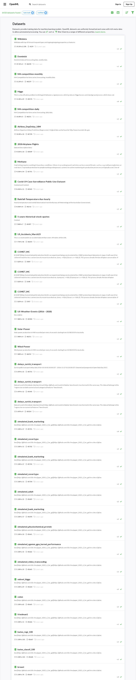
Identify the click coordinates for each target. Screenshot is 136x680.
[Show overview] (112, 12)
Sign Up (129, 4)
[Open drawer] (5, 4)
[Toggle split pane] (118, 12)
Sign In (118, 4)
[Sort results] (126, 12)
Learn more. (100, 32)
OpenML (14, 4)
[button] (28, 13)
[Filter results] (133, 12)
